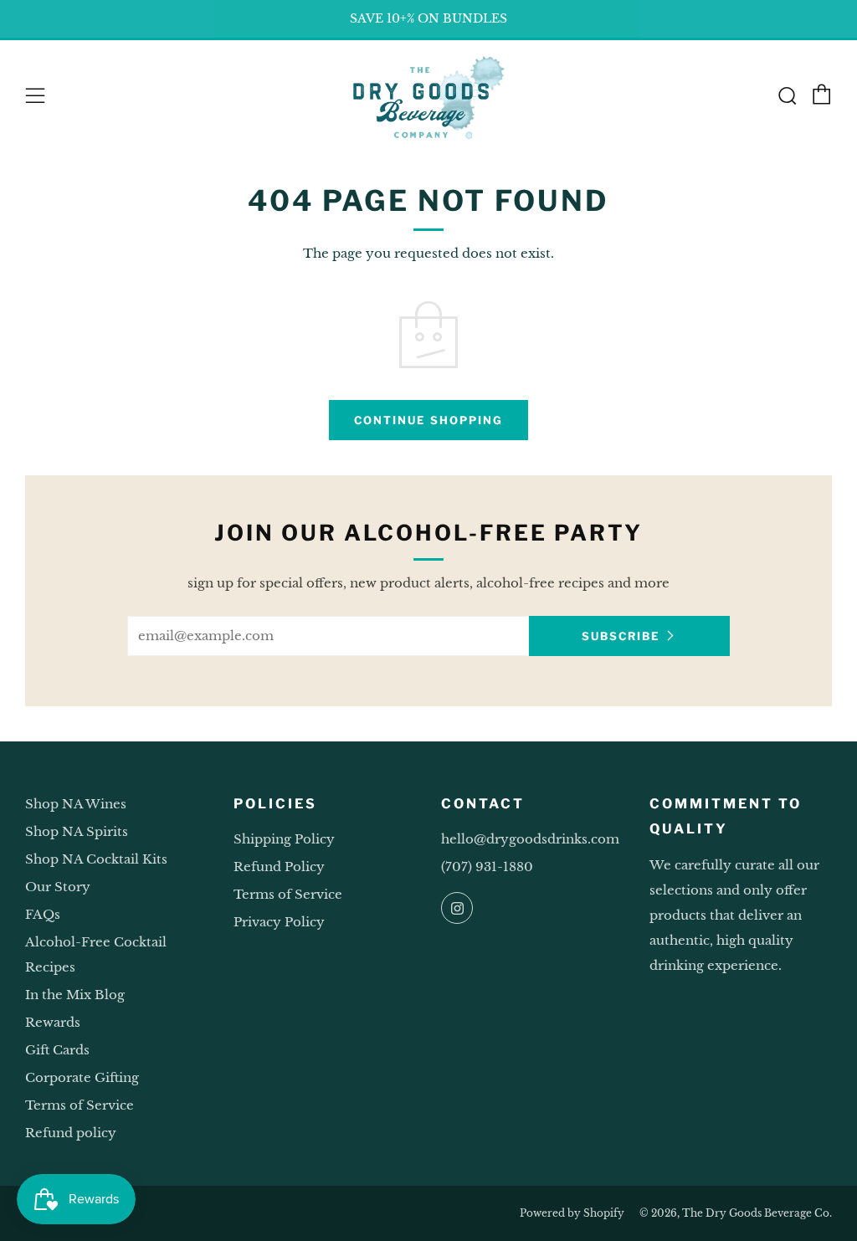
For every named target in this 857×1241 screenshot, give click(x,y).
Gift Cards (57, 1050)
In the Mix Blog (75, 995)
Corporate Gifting (82, 1077)
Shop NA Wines (75, 804)
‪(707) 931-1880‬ (487, 866)
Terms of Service (79, 1105)
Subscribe (621, 636)
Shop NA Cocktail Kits (96, 859)
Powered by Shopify (572, 1213)
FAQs (42, 914)
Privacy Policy (279, 922)
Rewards (52, 1022)
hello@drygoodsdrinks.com (530, 839)
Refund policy (70, 1133)
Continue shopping (428, 420)
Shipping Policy (284, 839)
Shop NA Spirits (76, 831)
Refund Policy (279, 866)
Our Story (57, 887)
